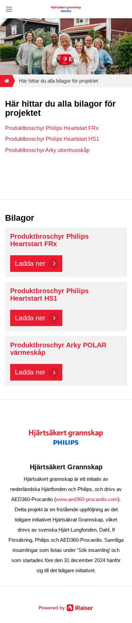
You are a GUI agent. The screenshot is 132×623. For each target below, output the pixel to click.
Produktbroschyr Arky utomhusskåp (47, 150)
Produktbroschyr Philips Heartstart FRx (51, 128)
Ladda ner (30, 263)
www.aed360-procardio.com (87, 499)
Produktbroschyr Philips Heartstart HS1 (52, 139)
